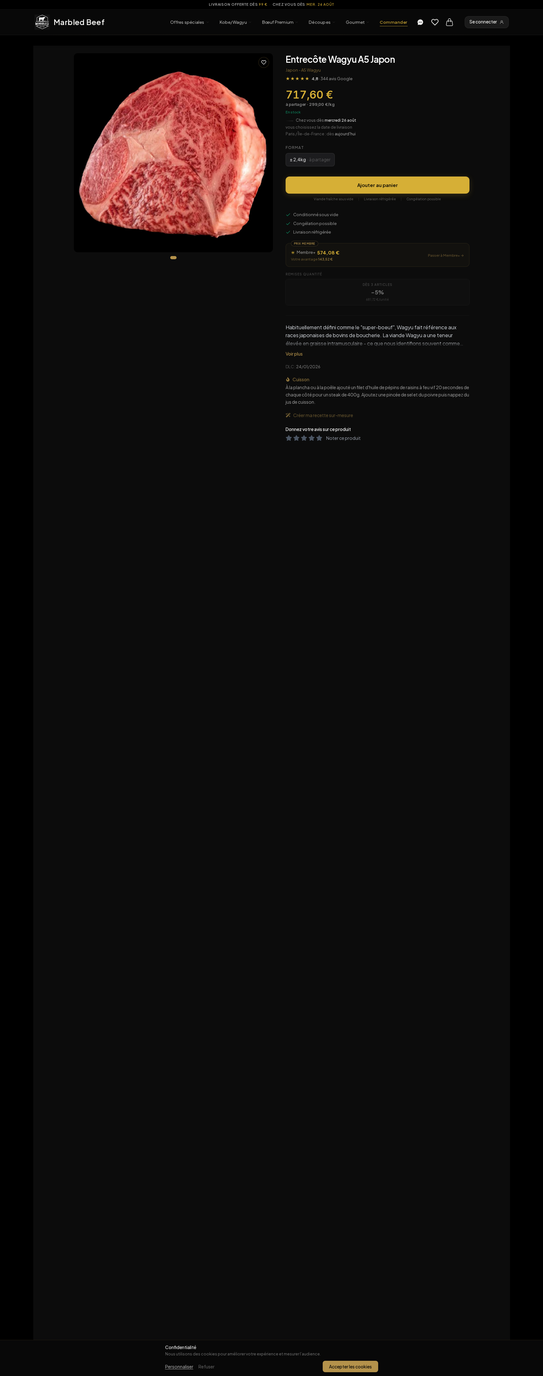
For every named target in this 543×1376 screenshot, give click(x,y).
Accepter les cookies (350, 1366)
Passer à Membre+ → (446, 255)
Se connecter (483, 21)
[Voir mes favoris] (435, 22)
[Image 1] (173, 257)
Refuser (206, 1366)
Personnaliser (179, 1366)
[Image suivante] (262, 152)
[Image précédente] (84, 152)
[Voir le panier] (449, 22)
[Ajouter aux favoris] (263, 62)
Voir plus (294, 354)
